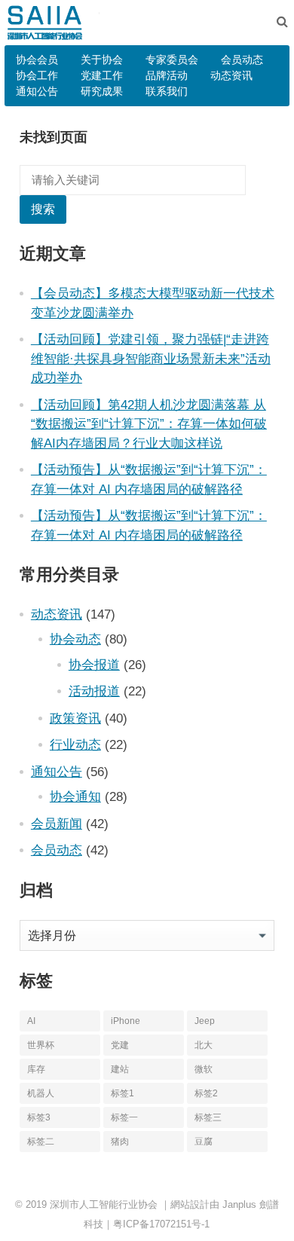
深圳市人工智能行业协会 (104, 1204)
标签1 (122, 1093)
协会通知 (75, 796)
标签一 (124, 1117)
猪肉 (120, 1141)
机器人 (40, 1093)
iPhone (125, 1021)
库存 (36, 1069)
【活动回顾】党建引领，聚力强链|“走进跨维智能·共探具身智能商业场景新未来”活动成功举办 (151, 358)
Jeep (204, 1021)
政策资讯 (75, 718)
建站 (120, 1069)
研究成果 (102, 91)
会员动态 (242, 59)
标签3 (39, 1117)
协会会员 (37, 59)
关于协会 (102, 59)
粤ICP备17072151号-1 (161, 1224)
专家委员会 (171, 59)
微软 (203, 1069)
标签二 (40, 1141)
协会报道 (94, 664)
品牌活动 (166, 75)
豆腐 (203, 1141)
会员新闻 (56, 823)
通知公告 (37, 91)
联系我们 (166, 91)
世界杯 (40, 1045)
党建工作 (102, 75)
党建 (120, 1045)
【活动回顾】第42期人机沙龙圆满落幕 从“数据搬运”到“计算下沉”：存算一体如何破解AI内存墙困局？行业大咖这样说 (149, 424)
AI (31, 1021)
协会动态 (75, 639)
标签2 (206, 1093)
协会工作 (37, 75)
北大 (203, 1045)
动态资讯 (231, 75)
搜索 (43, 209)
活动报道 (94, 691)
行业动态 (75, 744)
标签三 (208, 1117)
